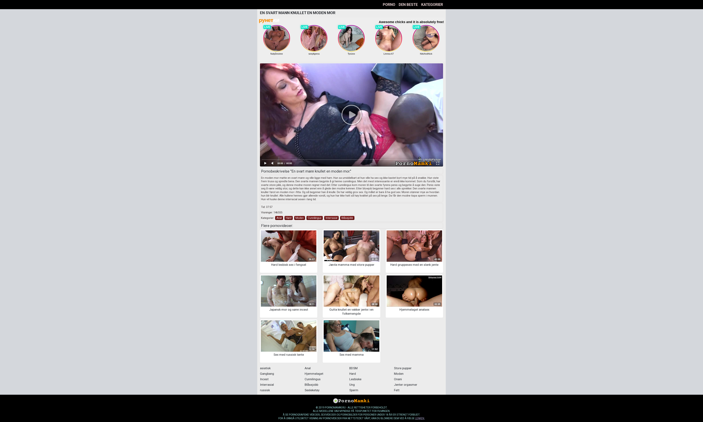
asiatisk (265, 368)
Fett (396, 390)
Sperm (353, 390)
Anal (279, 218)
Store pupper (403, 368)
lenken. (420, 418)
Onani (398, 379)
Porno (389, 4)
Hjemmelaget (314, 373)
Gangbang (267, 373)
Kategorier (432, 4)
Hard (288, 218)
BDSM (353, 368)
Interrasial (331, 218)
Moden (299, 218)
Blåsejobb (347, 218)
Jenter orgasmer (405, 384)
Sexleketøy (312, 390)
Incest (264, 379)
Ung (352, 384)
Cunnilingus (314, 218)
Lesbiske (355, 379)
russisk (265, 390)
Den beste (408, 4)
